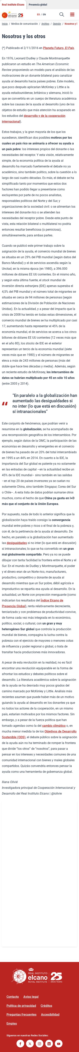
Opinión (57, 23)
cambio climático (54, 726)
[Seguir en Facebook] (20, 1044)
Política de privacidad (21, 1006)
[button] (62, 14)
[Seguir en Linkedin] (49, 1044)
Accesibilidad (50, 1014)
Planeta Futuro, (58, 48)
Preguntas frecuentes (21, 1014)
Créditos (46, 1006)
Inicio (5, 23)
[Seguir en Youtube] (59, 1044)
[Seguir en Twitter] (30, 1044)
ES (38, 14)
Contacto (13, 997)
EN (44, 14)
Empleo (12, 1023)
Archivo (45, 23)
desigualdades (17, 543)
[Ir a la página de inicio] (14, 16)
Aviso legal (31, 997)
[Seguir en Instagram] (39, 1044)
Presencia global (38, 4)
